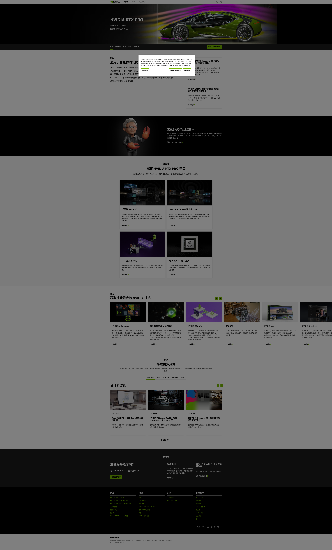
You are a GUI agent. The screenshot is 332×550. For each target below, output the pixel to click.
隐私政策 (171, 65)
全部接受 (187, 71)
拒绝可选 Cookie (175, 71)
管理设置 (145, 71)
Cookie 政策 (171, 63)
